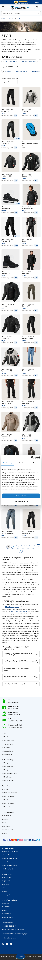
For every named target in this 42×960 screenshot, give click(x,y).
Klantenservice (9, 848)
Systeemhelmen (9, 744)
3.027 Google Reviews (23, 3)
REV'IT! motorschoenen (19, 611)
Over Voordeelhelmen (11, 900)
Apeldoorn (7, 881)
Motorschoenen (9, 780)
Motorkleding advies (10, 865)
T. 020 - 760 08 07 (10, 926)
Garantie (6, 862)
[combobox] (21, 13)
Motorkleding (8, 760)
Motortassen (8, 800)
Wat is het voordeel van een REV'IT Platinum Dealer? (20, 677)
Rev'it (5, 823)
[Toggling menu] (2, 7)
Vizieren (6, 789)
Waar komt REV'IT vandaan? (14, 684)
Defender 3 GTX (21, 71)
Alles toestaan (21, 495)
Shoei (5, 833)
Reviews (6, 903)
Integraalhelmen (9, 751)
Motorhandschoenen (10, 773)
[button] (38, 2)
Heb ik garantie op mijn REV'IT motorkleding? (20, 661)
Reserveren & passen (11, 851)
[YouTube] (7, 944)
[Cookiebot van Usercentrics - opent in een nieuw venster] (31, 457)
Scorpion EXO (8, 830)
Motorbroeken (8, 766)
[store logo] (20, 7)
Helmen (6, 734)
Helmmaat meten (9, 869)
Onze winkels (8, 874)
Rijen (5, 891)
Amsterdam (7, 877)
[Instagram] (3, 944)
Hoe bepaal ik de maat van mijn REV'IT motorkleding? (18, 654)
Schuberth (7, 826)
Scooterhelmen (9, 740)
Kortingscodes (8, 917)
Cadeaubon (7, 914)
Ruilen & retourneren (10, 855)
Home (3, 18)
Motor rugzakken (9, 803)
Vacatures (7, 906)
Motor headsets (9, 796)
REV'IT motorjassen (12, 607)
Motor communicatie (10, 793)
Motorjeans (7, 770)
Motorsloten (7, 807)
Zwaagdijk (7, 895)
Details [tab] (21, 463)
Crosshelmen (8, 754)
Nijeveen (6, 888)
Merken (11, 18)
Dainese (6, 819)
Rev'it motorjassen (11, 61)
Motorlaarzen (8, 777)
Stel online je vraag (10, 938)
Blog (5, 910)
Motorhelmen (8, 737)
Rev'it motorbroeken (29, 61)
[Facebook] (10, 944)
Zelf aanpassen (20, 501)
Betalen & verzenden (10, 858)
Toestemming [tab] (7, 463)
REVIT (19, 18)
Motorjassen (8, 763)
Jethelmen (7, 747)
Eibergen (6, 884)
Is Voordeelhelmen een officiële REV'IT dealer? (18, 669)
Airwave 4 (8, 71)
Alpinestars (7, 815)
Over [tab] (34, 463)
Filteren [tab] (20, 956)
